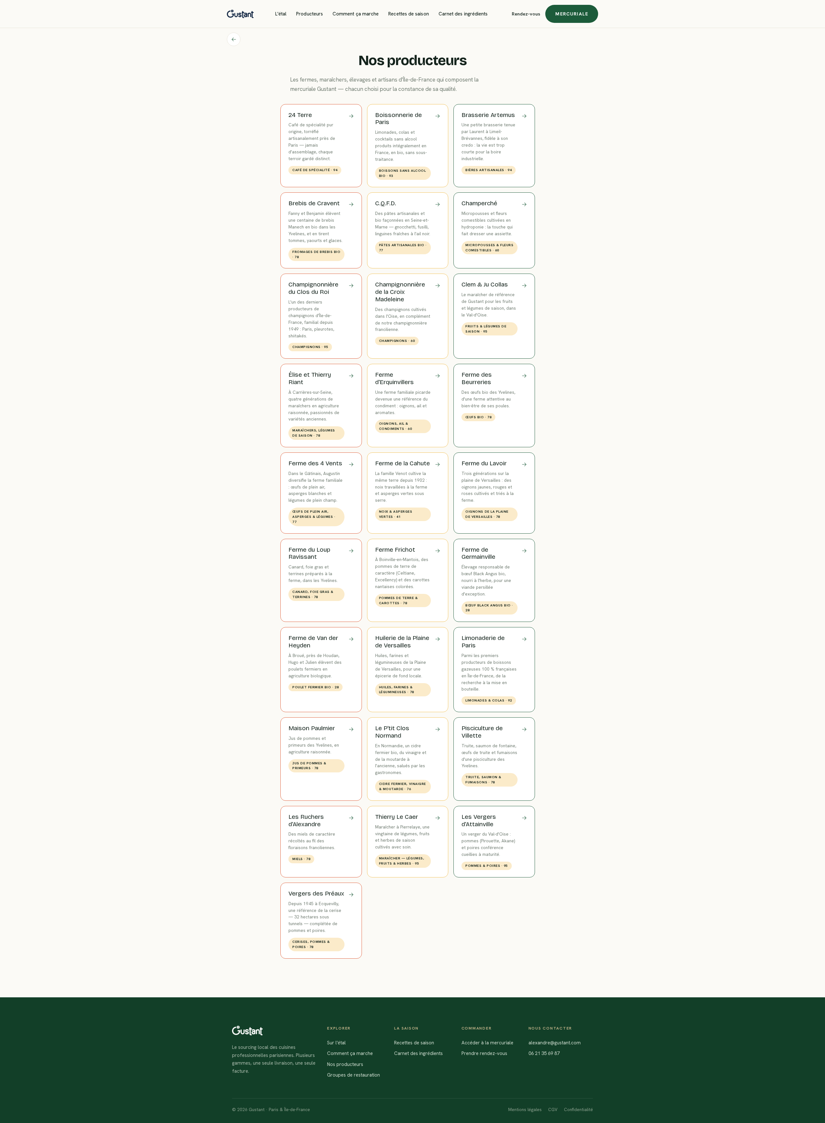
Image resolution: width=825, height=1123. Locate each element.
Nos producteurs (345, 1064)
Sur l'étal (336, 1043)
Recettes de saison (408, 14)
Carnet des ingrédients (463, 14)
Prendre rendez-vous (484, 1053)
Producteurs (309, 14)
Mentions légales (525, 1109)
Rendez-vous (526, 14)
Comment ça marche (356, 14)
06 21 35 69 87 (544, 1053)
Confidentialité (578, 1109)
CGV (553, 1109)
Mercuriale (571, 14)
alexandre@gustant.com (555, 1043)
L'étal (280, 14)
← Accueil (233, 39)
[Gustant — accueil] (240, 14)
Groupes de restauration (353, 1075)
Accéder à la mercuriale (487, 1043)
